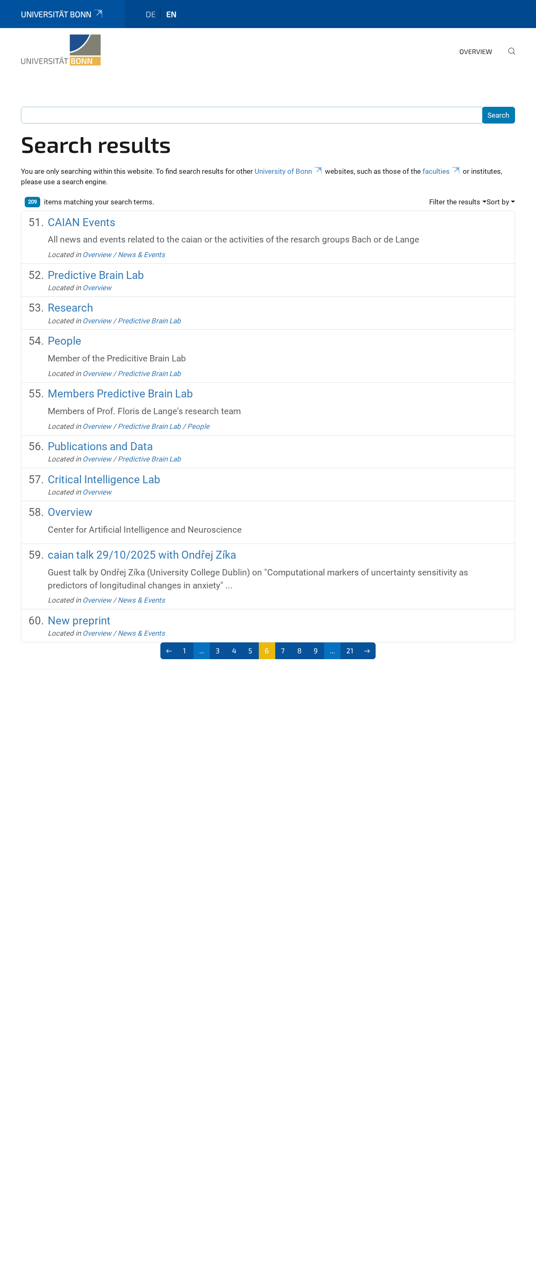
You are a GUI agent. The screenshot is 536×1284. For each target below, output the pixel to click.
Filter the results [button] (454, 202)
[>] (367, 650)
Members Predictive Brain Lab (120, 393)
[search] (508, 57)
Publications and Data (100, 446)
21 (349, 650)
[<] (169, 650)
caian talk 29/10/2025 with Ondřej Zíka (142, 555)
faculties (436, 171)
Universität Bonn (56, 14)
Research (70, 308)
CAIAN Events (81, 222)
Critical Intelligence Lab (104, 479)
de (151, 14)
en (171, 14)
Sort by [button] (498, 202)
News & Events (141, 254)
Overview (475, 51)
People (64, 341)
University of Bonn (283, 171)
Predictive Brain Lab (96, 275)
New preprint (79, 620)
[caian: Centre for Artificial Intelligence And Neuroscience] (61, 50)
